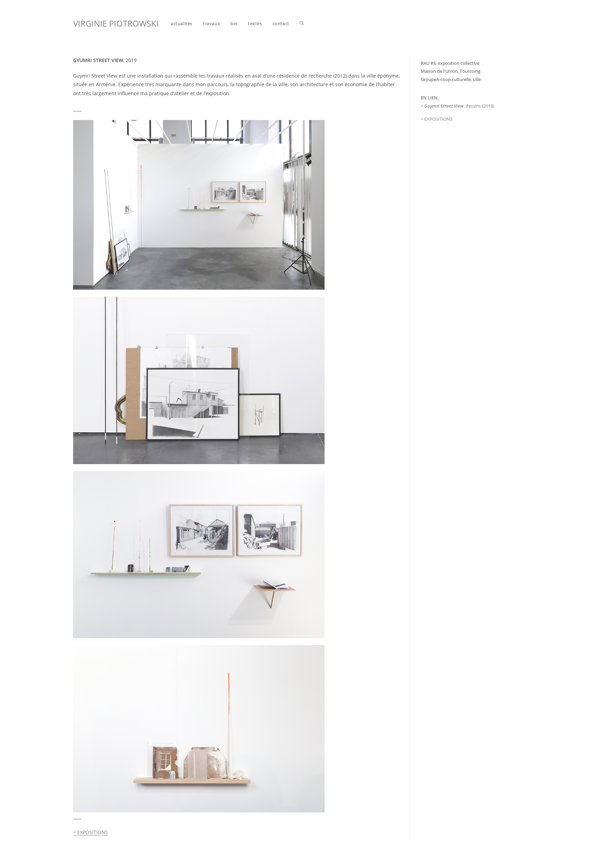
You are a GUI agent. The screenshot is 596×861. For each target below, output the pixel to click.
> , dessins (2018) (457, 106)
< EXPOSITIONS (90, 832)
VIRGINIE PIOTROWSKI (116, 23)
